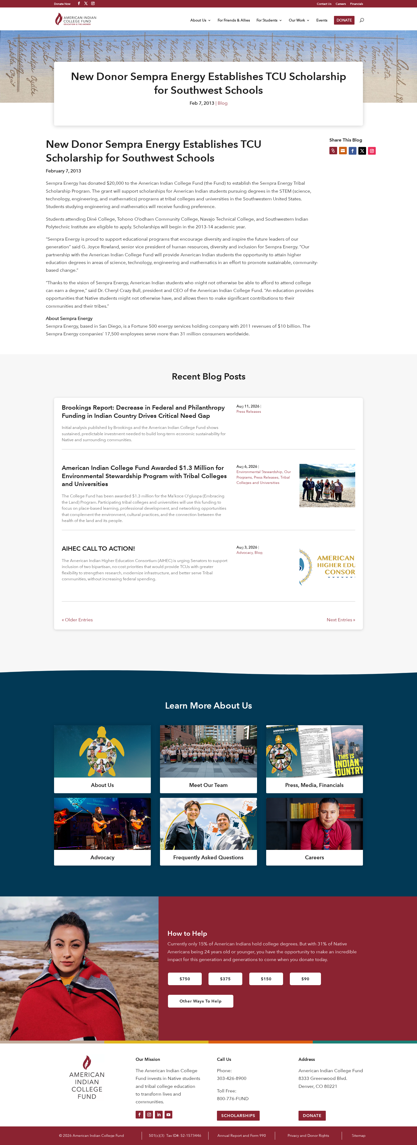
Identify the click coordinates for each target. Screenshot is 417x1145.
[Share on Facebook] (352, 151)
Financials (356, 4)
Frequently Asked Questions (208, 857)
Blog (223, 103)
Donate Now (62, 4)
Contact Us (324, 4)
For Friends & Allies (234, 20)
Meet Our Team (208, 785)
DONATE (344, 20)
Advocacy (244, 552)
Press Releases (248, 411)
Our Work (297, 20)
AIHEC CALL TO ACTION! (98, 548)
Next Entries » (341, 620)
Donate (312, 1115)
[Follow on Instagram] (149, 1114)
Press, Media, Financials (314, 785)
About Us (198, 20)
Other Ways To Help (201, 1001)
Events (321, 20)
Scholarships (238, 1115)
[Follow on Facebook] (139, 1114)
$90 (305, 978)
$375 (225, 978)
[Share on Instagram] (372, 151)
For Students (267, 20)
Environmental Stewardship (259, 471)
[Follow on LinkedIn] (159, 1114)
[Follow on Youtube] (168, 1114)
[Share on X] (362, 151)
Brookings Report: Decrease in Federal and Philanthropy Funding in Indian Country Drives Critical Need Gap (143, 412)
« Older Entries (77, 620)
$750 (185, 978)
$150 (266, 978)
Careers (341, 4)
